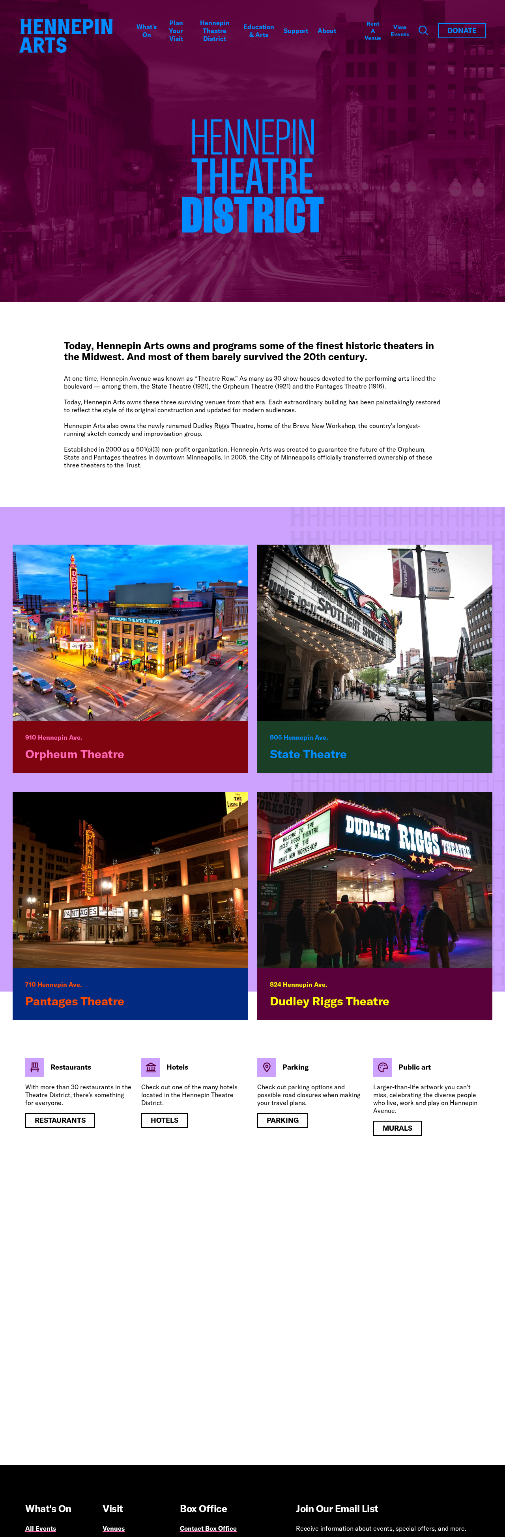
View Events (400, 31)
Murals (397, 1128)
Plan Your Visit (176, 31)
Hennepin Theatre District (215, 31)
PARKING (283, 1120)
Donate (462, 30)
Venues (114, 1528)
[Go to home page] (66, 36)
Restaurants (60, 1120)
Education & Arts (258, 31)
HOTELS (164, 1120)
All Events (40, 1528)
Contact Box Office (208, 1528)
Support (296, 31)
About (327, 31)
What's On (147, 31)
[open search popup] (423, 30)
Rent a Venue (373, 30)
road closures (301, 1095)
